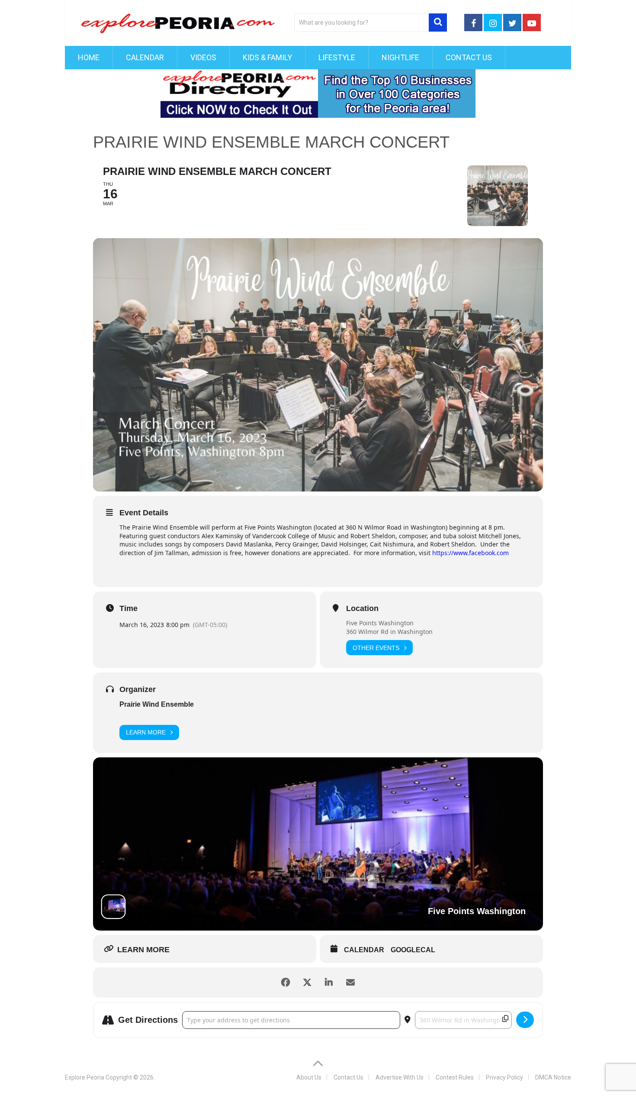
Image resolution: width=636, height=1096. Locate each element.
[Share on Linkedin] (329, 982)
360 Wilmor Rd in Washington (389, 631)
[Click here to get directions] (525, 1020)
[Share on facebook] (285, 982)
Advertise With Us (400, 1077)
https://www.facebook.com (470, 553)
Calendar (145, 57)
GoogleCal (413, 950)
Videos (203, 57)
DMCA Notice (553, 1077)
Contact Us (469, 57)
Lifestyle (336, 57)
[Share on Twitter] (307, 982)
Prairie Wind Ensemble (156, 704)
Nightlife (400, 57)
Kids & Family (267, 57)
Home (89, 57)
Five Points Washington (380, 623)
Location (362, 608)
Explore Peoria (84, 1077)
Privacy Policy (504, 1077)
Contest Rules (455, 1077)
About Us (308, 1077)
